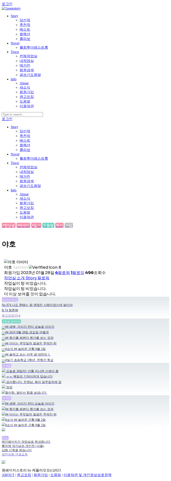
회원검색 (27, 70)
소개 (21, 278)
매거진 (25, 65)
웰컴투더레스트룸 (34, 47)
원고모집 (27, 97)
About (24, 83)
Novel (15, 43)
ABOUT (8, 475)
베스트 (25, 29)
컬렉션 (25, 34)
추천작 (25, 25)
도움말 (25, 101)
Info (13, 79)
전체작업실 (28, 56)
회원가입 (27, 92)
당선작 (25, 20)
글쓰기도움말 (30, 75)
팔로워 (43, 278)
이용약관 (27, 106)
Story (14, 16)
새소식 (25, 87)
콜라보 (25, 39)
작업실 (10, 278)
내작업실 (27, 61)
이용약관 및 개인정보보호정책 (87, 475)
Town (15, 52)
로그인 (7, 4)
